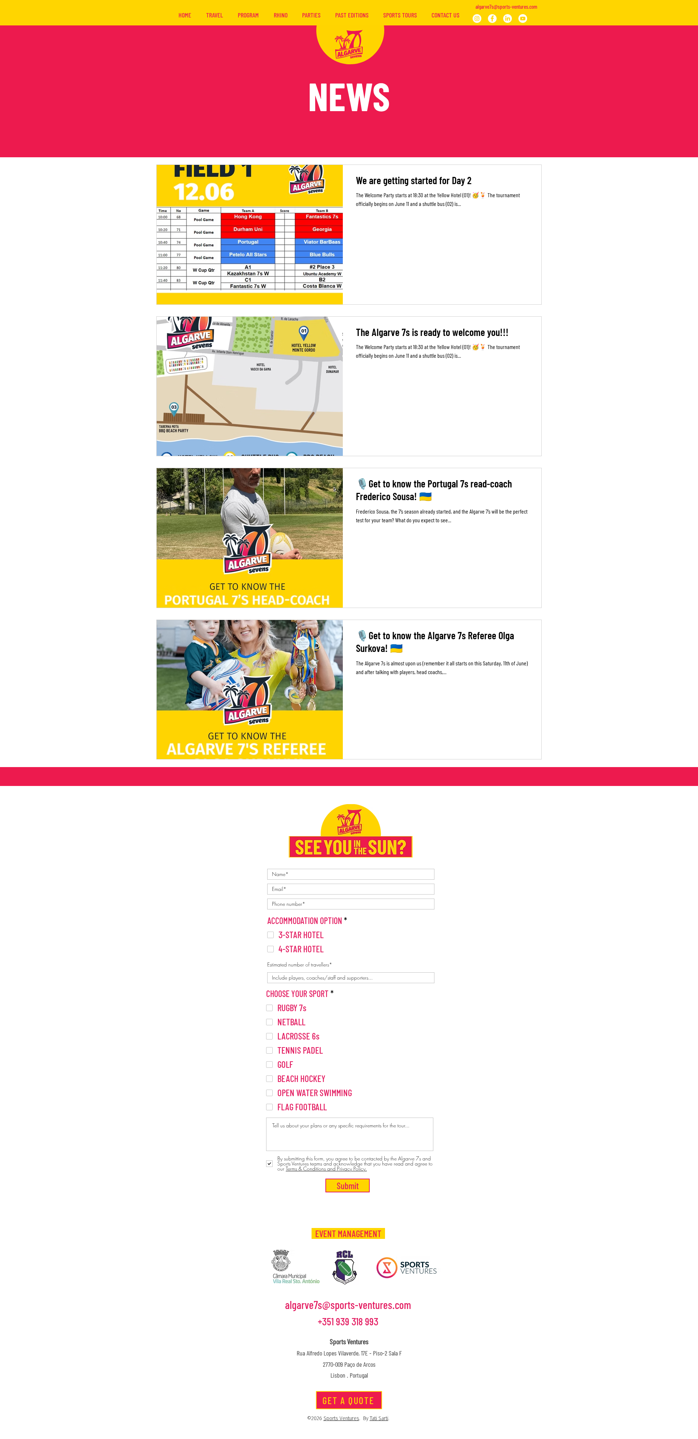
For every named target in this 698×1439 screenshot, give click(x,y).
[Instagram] (477, 18)
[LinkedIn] (507, 18)
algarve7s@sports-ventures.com (506, 6)
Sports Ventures (341, 1419)
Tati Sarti (379, 1419)
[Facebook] (492, 18)
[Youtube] (522, 18)
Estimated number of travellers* (299, 964)
